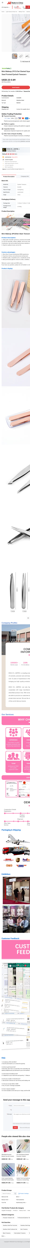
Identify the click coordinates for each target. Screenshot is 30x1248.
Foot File (4, 1202)
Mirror (17, 1196)
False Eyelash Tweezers (20, 1233)
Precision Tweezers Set (8, 1217)
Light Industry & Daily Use (11, 11)
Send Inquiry (15, 87)
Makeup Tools (22, 11)
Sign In (4, 169)
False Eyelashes (20, 1199)
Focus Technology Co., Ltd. (20, 1241)
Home (3, 11)
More (3, 1236)
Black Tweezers (7, 1233)
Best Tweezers (24, 1229)
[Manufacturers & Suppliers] (15, 2)
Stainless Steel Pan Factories (10, 1225)
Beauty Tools (5, 1199)
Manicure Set (5, 1196)
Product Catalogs (24, 1193)
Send (15, 1127)
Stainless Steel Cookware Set (10, 1229)
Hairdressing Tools (20, 1202)
